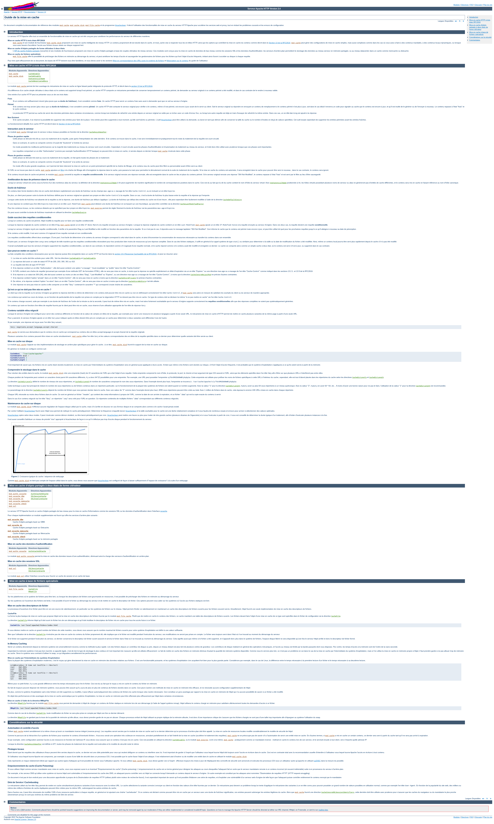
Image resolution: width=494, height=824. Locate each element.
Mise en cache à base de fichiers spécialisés (478, 33)
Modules (456, 5)
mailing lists (323, 810)
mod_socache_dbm (16, 496)
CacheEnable (34, 74)
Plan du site (487, 5)
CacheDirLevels (359, 377)
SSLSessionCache (38, 496)
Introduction (473, 17)
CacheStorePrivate (127, 278)
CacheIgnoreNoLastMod (201, 275)
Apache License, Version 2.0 (25, 819)
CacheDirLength (376, 377)
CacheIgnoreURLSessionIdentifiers (337, 792)
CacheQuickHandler (98, 132)
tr (463, 21)
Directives (465, 5)
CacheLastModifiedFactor (192, 204)
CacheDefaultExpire (232, 200)
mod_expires (96, 208)
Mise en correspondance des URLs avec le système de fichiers (138, 61)
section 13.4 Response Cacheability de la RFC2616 (136, 254)
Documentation (30, 12)
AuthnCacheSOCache (39, 494)
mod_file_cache (92, 25)
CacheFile (33, 589)
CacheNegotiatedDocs (38, 81)
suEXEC (317, 761)
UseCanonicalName (36, 79)
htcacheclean (120, 25)
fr (460, 21)
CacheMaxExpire (79, 212)
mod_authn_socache (17, 494)
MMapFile (32, 592)
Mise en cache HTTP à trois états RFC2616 (479, 21)
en (455, 21)
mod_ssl (12, 506)
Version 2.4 (42, 12)
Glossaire (478, 5)
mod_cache (64, 25)
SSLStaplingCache (39, 499)
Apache (7, 12)
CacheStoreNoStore (137, 281)
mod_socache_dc (16, 499)
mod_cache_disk (77, 25)
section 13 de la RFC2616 (141, 86)
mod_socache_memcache (19, 501)
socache (163, 511)
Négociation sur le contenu (177, 61)
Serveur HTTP (17, 12)
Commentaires (474, 40)
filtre (62, 170)
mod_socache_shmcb (17, 504)
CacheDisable (34, 76)
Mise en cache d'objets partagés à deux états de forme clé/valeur (478, 27)
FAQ (471, 5)
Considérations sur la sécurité (480, 37)
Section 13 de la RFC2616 (279, 43)
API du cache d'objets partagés (27, 51)
